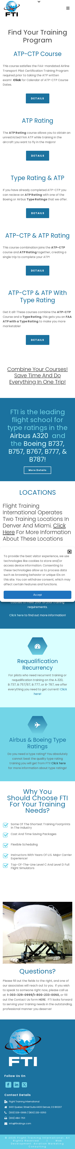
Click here (16, 615)
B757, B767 (25, 451)
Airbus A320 (30, 435)
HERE (42, 1000)
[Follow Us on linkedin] (16, 1085)
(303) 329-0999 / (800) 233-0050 (27, 1112)
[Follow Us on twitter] (24, 1085)
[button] (69, 551)
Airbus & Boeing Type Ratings (37, 743)
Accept (37, 594)
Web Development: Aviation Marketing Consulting (37, 1143)
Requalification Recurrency (37, 664)
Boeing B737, (43, 443)
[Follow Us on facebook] (8, 1085)
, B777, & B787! (48, 455)
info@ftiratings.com (20, 1123)
